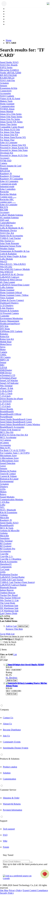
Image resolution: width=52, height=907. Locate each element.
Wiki (5, 841)
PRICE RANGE (7, 644)
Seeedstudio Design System (15, 748)
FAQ (5, 835)
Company (4, 709)
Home (8, 40)
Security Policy (7, 893)
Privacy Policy (15, 890)
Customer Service (8, 790)
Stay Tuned (8, 855)
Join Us (6, 736)
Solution (7, 773)
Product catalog (10, 767)
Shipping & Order (11, 798)
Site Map (4, 890)
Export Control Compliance (35, 890)
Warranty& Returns (12, 804)
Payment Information (12, 810)
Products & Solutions (9, 759)
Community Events (12, 742)
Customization (9, 779)
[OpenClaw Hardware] (44, 874)
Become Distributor (12, 730)
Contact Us (8, 717)
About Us (7, 723)
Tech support (9, 829)
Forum (6, 847)
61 (11, 677)
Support (3, 821)
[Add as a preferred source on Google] (19, 877)
